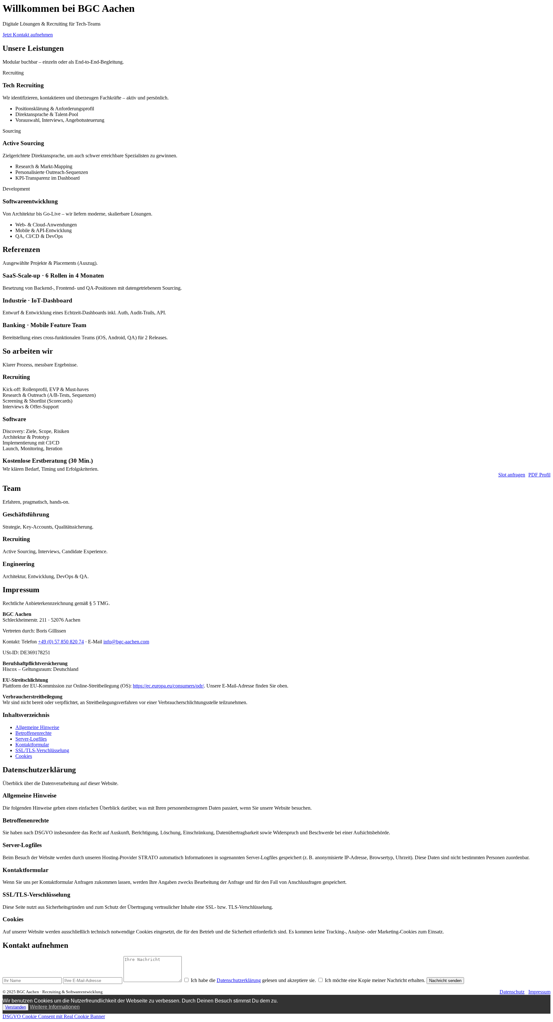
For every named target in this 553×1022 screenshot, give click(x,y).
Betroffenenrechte (33, 733)
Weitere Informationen (55, 1007)
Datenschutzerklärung (239, 980)
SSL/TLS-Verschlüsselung (42, 750)
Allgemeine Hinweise (37, 727)
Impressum (539, 991)
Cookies (23, 756)
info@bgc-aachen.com (126, 641)
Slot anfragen (511, 474)
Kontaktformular (32, 744)
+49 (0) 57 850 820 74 (61, 641)
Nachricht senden (445, 980)
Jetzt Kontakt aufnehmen (28, 34)
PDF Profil (539, 474)
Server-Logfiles (31, 739)
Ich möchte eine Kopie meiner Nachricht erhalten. (375, 980)
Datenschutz (512, 991)
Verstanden (15, 1007)
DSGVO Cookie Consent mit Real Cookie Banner (54, 1016)
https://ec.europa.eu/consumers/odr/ (168, 685)
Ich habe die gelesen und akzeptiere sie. (253, 980)
